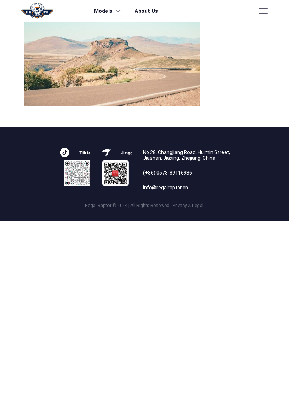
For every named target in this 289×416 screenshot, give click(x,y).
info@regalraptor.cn (165, 187)
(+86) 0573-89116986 (167, 173)
